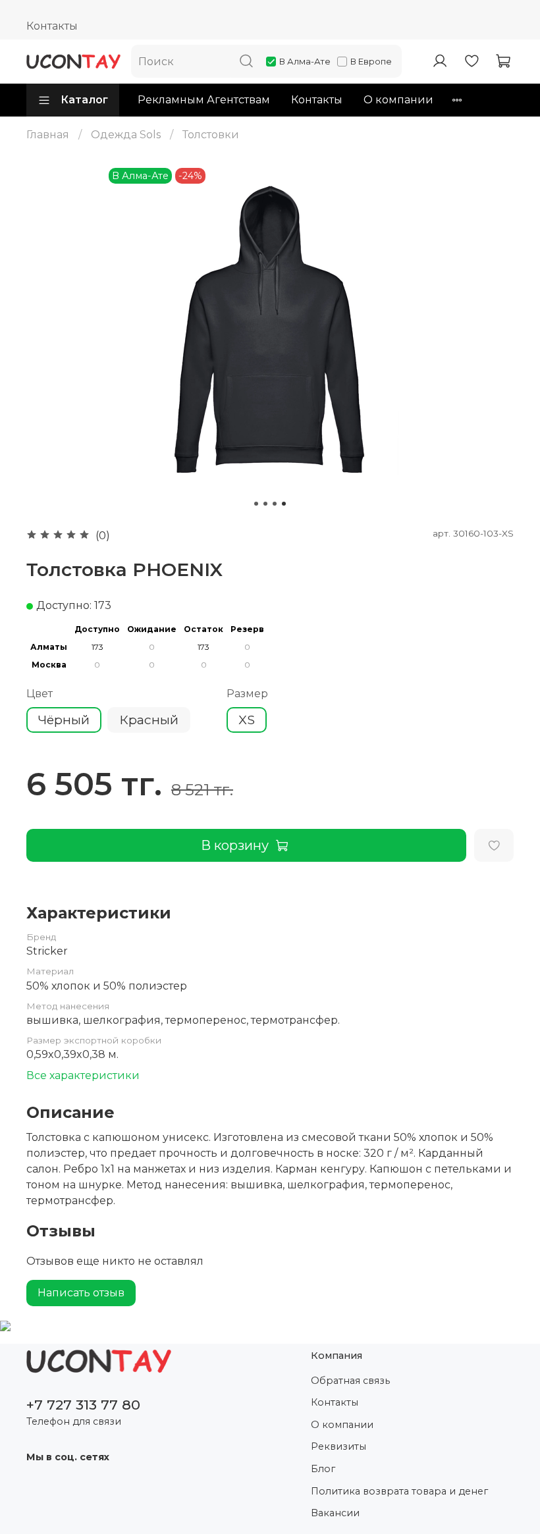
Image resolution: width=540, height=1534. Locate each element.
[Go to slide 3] (275, 504)
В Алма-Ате (305, 61)
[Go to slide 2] (265, 504)
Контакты (52, 26)
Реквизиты (338, 1446)
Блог (323, 1469)
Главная (47, 134)
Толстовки (210, 134)
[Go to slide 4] (284, 504)
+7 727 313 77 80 (83, 1404)
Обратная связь (350, 1381)
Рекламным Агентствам (204, 99)
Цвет (39, 693)
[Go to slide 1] (256, 504)
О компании (398, 99)
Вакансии (335, 1513)
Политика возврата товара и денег (399, 1491)
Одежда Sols (126, 134)
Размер (247, 693)
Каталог (84, 99)
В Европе (371, 61)
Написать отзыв (81, 1292)
